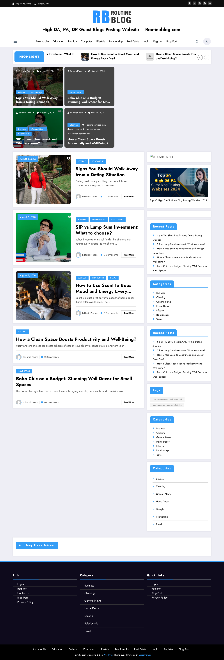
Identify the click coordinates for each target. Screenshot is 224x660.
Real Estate (133, 41)
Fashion (72, 41)
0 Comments (111, 196)
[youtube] (210, 3)
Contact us (23, 593)
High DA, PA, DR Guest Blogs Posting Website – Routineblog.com (111, 29)
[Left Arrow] (200, 57)
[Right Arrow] (206, 57)
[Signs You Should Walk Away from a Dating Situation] (38, 86)
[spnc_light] (207, 41)
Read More (129, 196)
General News (37, 129)
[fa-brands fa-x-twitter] (194, 3)
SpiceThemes (145, 654)
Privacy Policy (25, 602)
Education (58, 41)
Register (157, 41)
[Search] (197, 42)
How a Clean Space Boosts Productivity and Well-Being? (174, 56)
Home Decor (76, 92)
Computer (86, 41)
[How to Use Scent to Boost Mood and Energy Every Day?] (43, 295)
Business (22, 129)
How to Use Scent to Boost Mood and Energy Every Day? (108, 56)
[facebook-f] (189, 3)
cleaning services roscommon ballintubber (167, 405)
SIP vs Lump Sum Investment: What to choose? (37, 141)
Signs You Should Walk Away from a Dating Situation (37, 100)
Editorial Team (25, 71)
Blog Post (171, 41)
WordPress (108, 654)
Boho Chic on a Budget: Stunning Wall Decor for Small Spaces (89, 100)
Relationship (116, 41)
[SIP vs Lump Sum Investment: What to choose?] (43, 237)
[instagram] (204, 3)
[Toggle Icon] (15, 41)
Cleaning (74, 124)
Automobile (42, 41)
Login (146, 41)
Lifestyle (100, 41)
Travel (113, 278)
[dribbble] (199, 3)
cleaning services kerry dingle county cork (167, 399)
